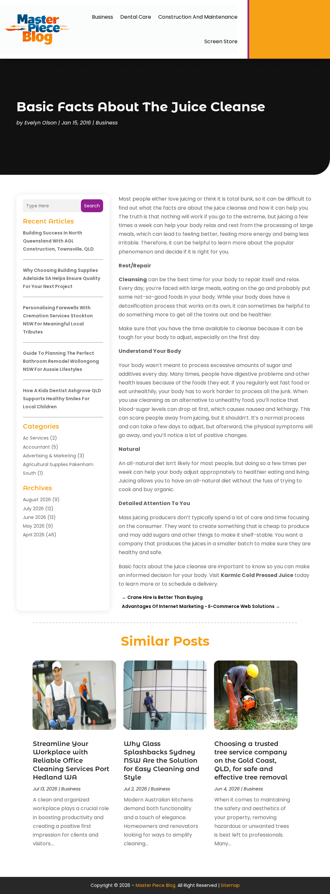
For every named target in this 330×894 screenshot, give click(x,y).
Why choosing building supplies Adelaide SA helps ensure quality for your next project (61, 278)
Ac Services (36, 438)
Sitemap (230, 885)
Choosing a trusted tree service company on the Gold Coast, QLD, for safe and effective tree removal (250, 760)
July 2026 (33, 508)
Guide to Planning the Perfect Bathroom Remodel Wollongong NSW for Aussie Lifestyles (61, 361)
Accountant (36, 447)
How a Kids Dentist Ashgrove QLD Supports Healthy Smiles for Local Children (62, 398)
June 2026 (34, 517)
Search (92, 206)
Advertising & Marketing (49, 455)
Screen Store (221, 41)
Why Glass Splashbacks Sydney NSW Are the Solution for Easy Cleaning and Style (161, 760)
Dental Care (135, 17)
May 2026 (33, 526)
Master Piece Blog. (156, 885)
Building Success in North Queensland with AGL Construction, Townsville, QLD (58, 241)
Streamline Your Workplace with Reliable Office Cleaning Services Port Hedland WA (71, 760)
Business (102, 17)
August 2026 (37, 499)
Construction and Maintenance (198, 17)
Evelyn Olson (40, 122)
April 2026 (33, 534)
